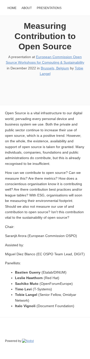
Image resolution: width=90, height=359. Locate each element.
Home (12, 8)
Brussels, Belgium (55, 68)
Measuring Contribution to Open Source (45, 36)
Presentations (49, 8)
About (27, 8)
